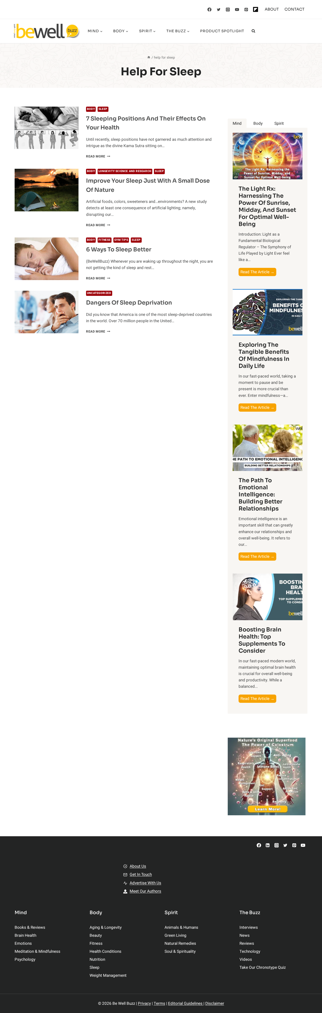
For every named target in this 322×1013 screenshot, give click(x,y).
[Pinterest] (246, 9)
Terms (159, 1003)
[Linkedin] (267, 845)
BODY (91, 109)
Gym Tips (121, 240)
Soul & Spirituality (180, 951)
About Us (138, 866)
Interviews (248, 927)
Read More (98, 156)
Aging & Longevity (106, 927)
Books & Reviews (30, 927)
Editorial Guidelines (185, 1003)
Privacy (144, 1003)
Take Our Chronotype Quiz (262, 967)
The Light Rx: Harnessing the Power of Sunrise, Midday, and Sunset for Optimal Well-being (267, 206)
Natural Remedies (180, 943)
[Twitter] (219, 9)
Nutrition (97, 959)
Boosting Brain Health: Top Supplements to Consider (262, 640)
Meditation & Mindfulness (37, 951)
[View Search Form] (253, 31)
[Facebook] (210, 9)
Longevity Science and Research (125, 171)
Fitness (105, 240)
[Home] (148, 57)
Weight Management (108, 975)
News (244, 935)
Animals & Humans (181, 927)
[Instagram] (228, 9)
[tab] (237, 123)
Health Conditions (105, 951)
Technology (249, 951)
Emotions (23, 943)
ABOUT (272, 9)
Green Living (175, 935)
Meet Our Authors (145, 891)
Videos (245, 959)
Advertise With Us (145, 883)
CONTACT (295, 9)
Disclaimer (214, 1003)
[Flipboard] (256, 9)
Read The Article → (258, 272)
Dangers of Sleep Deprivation (129, 302)
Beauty (96, 935)
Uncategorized (99, 293)
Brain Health (25, 935)
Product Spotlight (222, 31)
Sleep (103, 109)
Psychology (25, 959)
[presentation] (46, 128)
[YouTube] (237, 9)
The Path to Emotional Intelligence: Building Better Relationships (260, 494)
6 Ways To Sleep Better (118, 249)
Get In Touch (141, 874)
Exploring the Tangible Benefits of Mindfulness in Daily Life (264, 355)
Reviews (246, 943)
